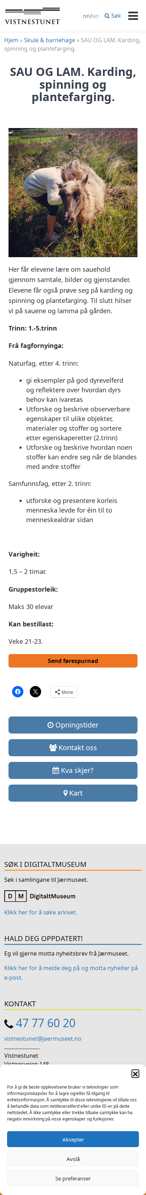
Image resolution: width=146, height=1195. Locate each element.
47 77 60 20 (45, 1022)
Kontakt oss (77, 747)
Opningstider (76, 725)
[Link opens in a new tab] (39, 896)
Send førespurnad (73, 661)
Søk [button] (115, 16)
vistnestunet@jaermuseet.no (43, 1038)
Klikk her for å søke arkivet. (40, 912)
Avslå (73, 1158)
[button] (135, 1073)
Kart (75, 793)
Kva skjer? (76, 770)
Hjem (11, 40)
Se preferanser (73, 1178)
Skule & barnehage (49, 40)
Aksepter (73, 1139)
